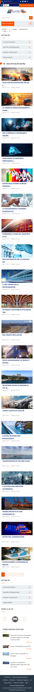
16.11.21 (7, 163)
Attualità (17, 87)
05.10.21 (7, 289)
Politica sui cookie (18, 682)
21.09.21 (7, 365)
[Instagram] (27, 1)
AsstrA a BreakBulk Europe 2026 (20, 646)
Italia (6, 5)
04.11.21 (7, 239)
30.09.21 (7, 340)
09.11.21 (7, 213)
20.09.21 (7, 390)
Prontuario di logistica (22, 680)
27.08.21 (7, 466)
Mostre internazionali (11, 47)
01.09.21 (7, 440)
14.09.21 (7, 415)
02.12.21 (7, 138)
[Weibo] (30, 1)
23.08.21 (7, 516)
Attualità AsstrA (9, 42)
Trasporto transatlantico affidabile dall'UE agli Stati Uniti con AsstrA (20, 664)
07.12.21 (7, 112)
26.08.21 (7, 491)
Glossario (12, 680)
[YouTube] (25, 1)
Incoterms (5, 680)
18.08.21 (7, 541)
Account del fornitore (26, 5)
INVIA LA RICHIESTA (8, 23)
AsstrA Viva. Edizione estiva (13, 537)
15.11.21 (7, 188)
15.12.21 (7, 87)
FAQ (26, 682)
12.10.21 (7, 264)
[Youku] (32, 1)
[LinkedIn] (20, 1)
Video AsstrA (7, 57)
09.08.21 (7, 567)
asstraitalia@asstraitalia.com (11, 3)
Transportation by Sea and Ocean (16, 461)
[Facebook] (22, 1)
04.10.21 (7, 314)
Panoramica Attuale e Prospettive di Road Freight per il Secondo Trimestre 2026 (20, 637)
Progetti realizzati (10, 52)
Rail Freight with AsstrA (12, 335)
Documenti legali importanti (17, 685)
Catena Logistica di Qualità (13, 411)
